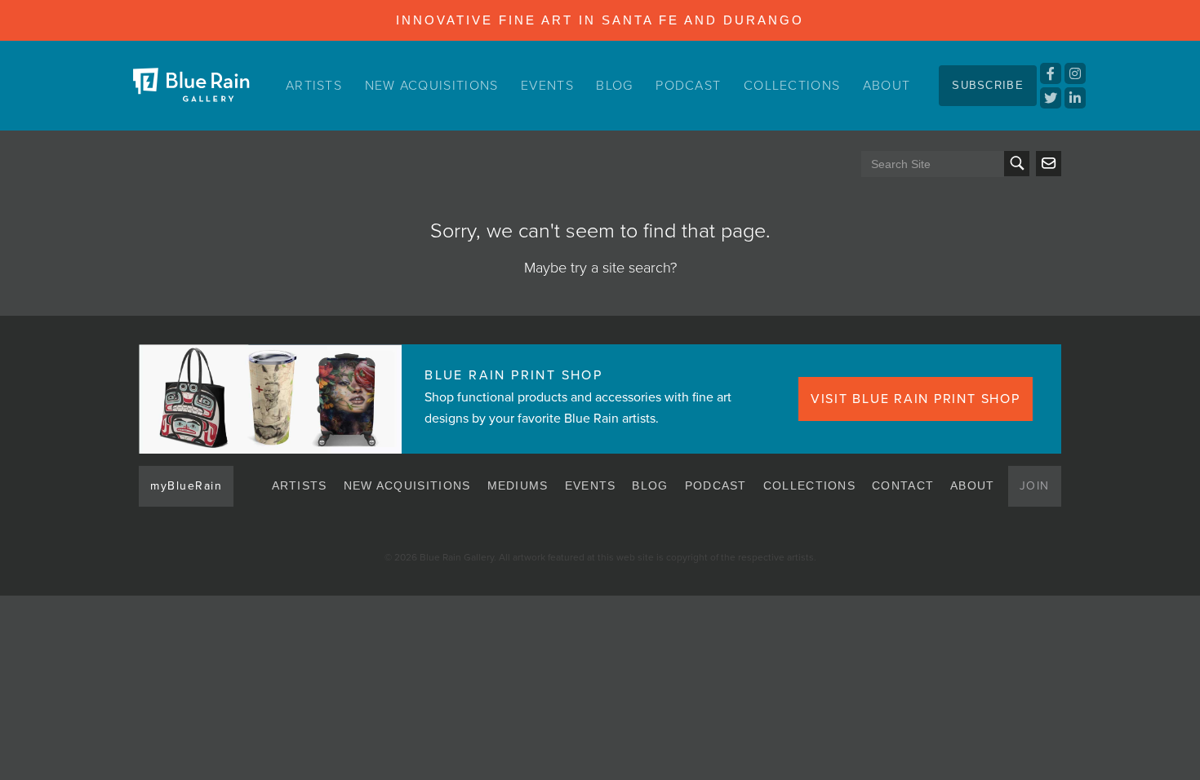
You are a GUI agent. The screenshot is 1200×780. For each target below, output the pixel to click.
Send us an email (1048, 163)
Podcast (688, 86)
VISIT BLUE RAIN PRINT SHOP (915, 399)
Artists (314, 86)
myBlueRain (186, 486)
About (887, 86)
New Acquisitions (432, 86)
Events (547, 86)
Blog (614, 86)
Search (1016, 163)
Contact (903, 485)
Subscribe (988, 85)
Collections (792, 86)
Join (1035, 486)
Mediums (518, 485)
